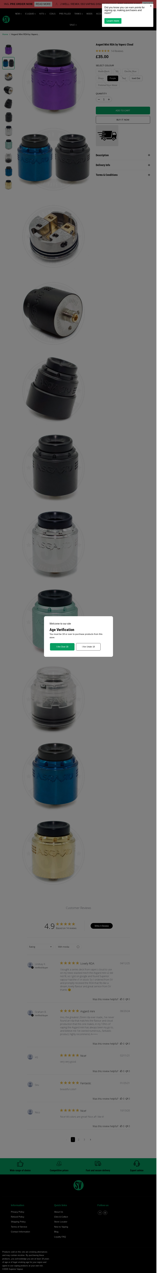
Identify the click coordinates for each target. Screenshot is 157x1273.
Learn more (111, 21)
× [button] (149, 6)
